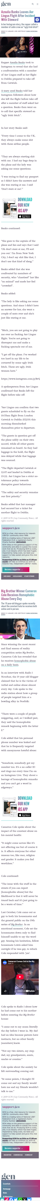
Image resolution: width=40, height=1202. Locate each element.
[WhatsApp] (20, 1200)
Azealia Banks (17, 62)
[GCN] (8, 1184)
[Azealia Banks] (20, 47)
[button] (37, 19)
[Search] (33, 4)
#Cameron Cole (18, 1160)
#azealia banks (17, 576)
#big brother (7, 1160)
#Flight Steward (29, 576)
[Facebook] (11, 1200)
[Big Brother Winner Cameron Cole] (20, 629)
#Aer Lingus (7, 576)
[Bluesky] (29, 1200)
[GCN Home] (6, 4)
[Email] (2, 1200)
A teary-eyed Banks (12, 90)
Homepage (6, 1193)
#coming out (28, 1160)
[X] (24, 1200)
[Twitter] (15, 1200)
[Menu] (37, 4)
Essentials (6, 1188)
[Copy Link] (6, 1200)
